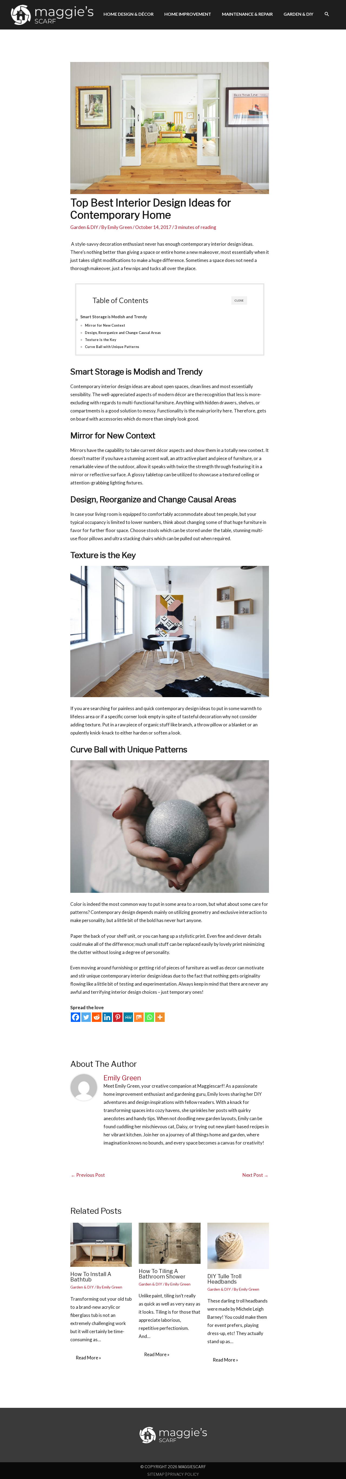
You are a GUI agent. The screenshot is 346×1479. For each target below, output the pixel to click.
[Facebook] (75, 1017)
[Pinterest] (117, 1017)
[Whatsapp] (149, 1017)
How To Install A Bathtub (90, 1277)
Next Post (255, 1175)
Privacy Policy (183, 1474)
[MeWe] (128, 1017)
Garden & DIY (84, 227)
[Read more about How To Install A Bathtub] (101, 1244)
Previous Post (88, 1175)
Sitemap (156, 1474)
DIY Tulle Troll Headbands (224, 1279)
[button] (327, 14)
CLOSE (239, 300)
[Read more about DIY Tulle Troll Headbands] (238, 1245)
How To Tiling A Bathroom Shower (162, 1274)
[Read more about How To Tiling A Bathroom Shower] (169, 1242)
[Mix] (139, 1017)
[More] (160, 1017)
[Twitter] (86, 1017)
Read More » (88, 1357)
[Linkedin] (107, 1017)
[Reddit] (96, 1017)
